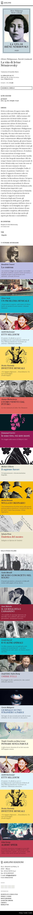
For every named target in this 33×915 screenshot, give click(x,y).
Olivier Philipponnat (9, 59)
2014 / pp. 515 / (10, 100)
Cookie (9, 896)
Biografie (4, 235)
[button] (26, 55)
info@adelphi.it (11, 875)
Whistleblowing (6, 898)
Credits (30, 913)
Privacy (3, 896)
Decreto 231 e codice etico (9, 894)
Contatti (3, 902)
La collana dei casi (6, 75)
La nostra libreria (7, 900)
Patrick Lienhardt (25, 59)
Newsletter (5, 904)
